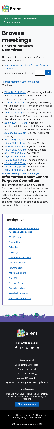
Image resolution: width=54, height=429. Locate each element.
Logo (11, 9)
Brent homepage (27, 333)
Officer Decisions (18, 262)
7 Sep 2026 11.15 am (15, 102)
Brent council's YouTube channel (38, 347)
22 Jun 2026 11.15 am (15, 122)
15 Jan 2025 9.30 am (14, 166)
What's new (15, 236)
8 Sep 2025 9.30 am (14, 153)
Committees (15, 242)
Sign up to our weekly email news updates (26, 382)
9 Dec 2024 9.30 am (14, 169)
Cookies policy (39, 415)
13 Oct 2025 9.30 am (15, 149)
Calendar (13, 247)
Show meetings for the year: (19, 72)
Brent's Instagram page (21, 347)
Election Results (17, 283)
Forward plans (16, 267)
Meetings (13, 252)
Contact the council (27, 369)
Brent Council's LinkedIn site (27, 347)
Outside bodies (17, 288)
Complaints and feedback (27, 365)
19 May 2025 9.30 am (15, 159)
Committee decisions (20, 257)
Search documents (18, 293)
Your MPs (14, 277)
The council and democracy (24, 18)
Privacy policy (19, 417)
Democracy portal (12, 22)
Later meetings (30, 81)
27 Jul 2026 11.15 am (15, 112)
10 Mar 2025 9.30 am (15, 163)
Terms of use (35, 417)
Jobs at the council (26, 373)
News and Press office (27, 378)
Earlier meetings (12, 81)
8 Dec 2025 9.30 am (14, 146)
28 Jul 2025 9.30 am (14, 156)
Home (5, 18)
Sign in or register (27, 404)
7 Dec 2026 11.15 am (15, 92)
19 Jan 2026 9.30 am (14, 142)
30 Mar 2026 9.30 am (15, 132)
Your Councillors (17, 272)
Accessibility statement (19, 415)
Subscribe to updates (20, 298)
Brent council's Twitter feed (32, 347)
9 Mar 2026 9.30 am (14, 139)
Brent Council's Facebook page (16, 347)
